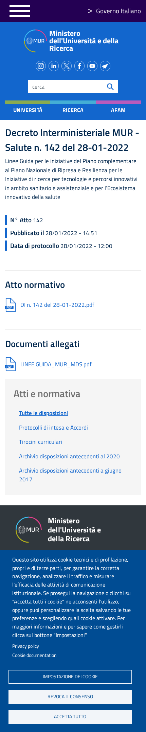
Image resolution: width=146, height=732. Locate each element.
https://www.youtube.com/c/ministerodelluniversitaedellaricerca (94, 65)
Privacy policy (25, 646)
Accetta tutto (70, 716)
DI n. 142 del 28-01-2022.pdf (57, 304)
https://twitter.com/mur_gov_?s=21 (68, 65)
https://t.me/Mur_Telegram (107, 65)
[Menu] (19, 11)
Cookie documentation (34, 655)
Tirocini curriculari (40, 441)
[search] (110, 86)
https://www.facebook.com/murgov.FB (81, 65)
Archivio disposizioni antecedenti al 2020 (69, 456)
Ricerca (73, 110)
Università (27, 110)
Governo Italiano (118, 11)
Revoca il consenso (70, 696)
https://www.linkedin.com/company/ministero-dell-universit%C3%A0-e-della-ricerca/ (55, 65)
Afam (118, 110)
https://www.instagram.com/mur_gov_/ (42, 65)
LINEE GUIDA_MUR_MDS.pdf (56, 364)
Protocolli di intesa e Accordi (53, 427)
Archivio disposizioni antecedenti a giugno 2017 (70, 475)
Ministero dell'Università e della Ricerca (83, 40)
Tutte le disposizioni (43, 413)
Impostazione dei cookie (70, 676)
